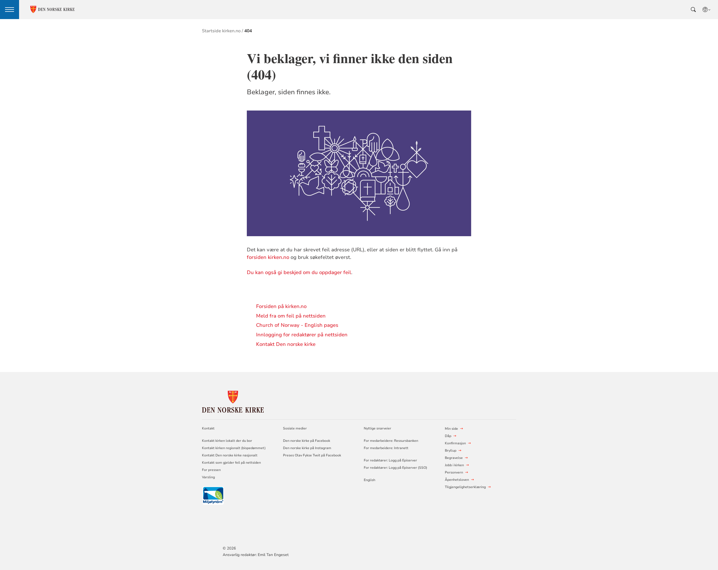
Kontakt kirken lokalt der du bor (227, 440)
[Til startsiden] (233, 401)
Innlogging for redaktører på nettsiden (302, 334)
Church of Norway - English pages (297, 325)
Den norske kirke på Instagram (307, 448)
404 (248, 31)
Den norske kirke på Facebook (306, 440)
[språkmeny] (707, 9)
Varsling (208, 477)
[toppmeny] (9, 9)
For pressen (211, 470)
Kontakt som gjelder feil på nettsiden (231, 462)
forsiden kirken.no (268, 257)
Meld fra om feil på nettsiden (291, 315)
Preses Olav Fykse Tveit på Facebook (312, 455)
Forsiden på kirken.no (281, 306)
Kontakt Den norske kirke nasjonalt (229, 455)
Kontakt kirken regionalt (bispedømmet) (234, 448)
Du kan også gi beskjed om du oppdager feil (299, 272)
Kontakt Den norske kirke (286, 344)
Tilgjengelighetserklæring (465, 487)
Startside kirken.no (221, 31)
